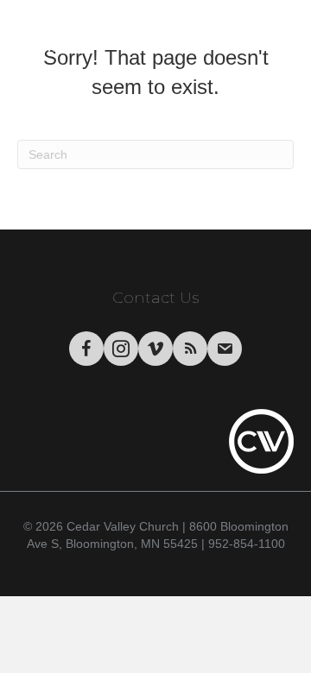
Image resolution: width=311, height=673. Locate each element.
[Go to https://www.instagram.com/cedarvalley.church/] (121, 348)
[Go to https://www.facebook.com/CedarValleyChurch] (86, 348)
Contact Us (155, 297)
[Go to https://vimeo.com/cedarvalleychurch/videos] (155, 348)
